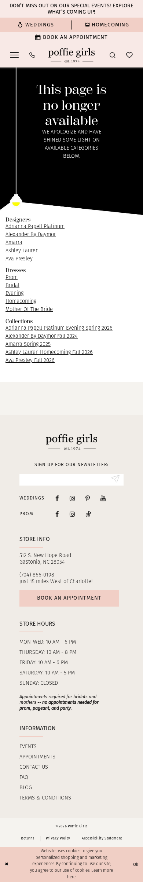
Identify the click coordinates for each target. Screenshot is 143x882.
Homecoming (21, 301)
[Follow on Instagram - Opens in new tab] (72, 514)
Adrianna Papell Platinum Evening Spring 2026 (59, 328)
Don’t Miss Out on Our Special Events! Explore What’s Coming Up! (71, 8)
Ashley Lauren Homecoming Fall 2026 (49, 352)
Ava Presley (19, 259)
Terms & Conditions (45, 798)
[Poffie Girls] (71, 55)
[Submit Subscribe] (115, 480)
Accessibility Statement (102, 838)
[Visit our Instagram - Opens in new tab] (72, 498)
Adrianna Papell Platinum (35, 227)
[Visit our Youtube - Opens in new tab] (103, 498)
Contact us (33, 767)
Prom (12, 278)
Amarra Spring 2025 (28, 344)
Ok (136, 864)
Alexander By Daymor (31, 235)
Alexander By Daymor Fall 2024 (42, 336)
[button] (14, 55)
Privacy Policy (58, 838)
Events (28, 747)
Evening (14, 293)
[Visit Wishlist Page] (129, 55)
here (71, 877)
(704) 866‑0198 (36, 575)
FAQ (23, 777)
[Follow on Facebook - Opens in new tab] (57, 514)
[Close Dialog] (6, 864)
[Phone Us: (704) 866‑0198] (32, 55)
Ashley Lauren (22, 251)
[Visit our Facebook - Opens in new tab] (57, 498)
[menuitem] (36, 25)
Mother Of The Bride (29, 309)
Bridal (12, 286)
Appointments (37, 757)
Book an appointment (69, 597)
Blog (25, 788)
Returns (27, 838)
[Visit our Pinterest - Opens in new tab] (87, 498)
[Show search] (112, 55)
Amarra (14, 243)
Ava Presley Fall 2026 (30, 360)
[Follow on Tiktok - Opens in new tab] (88, 514)
